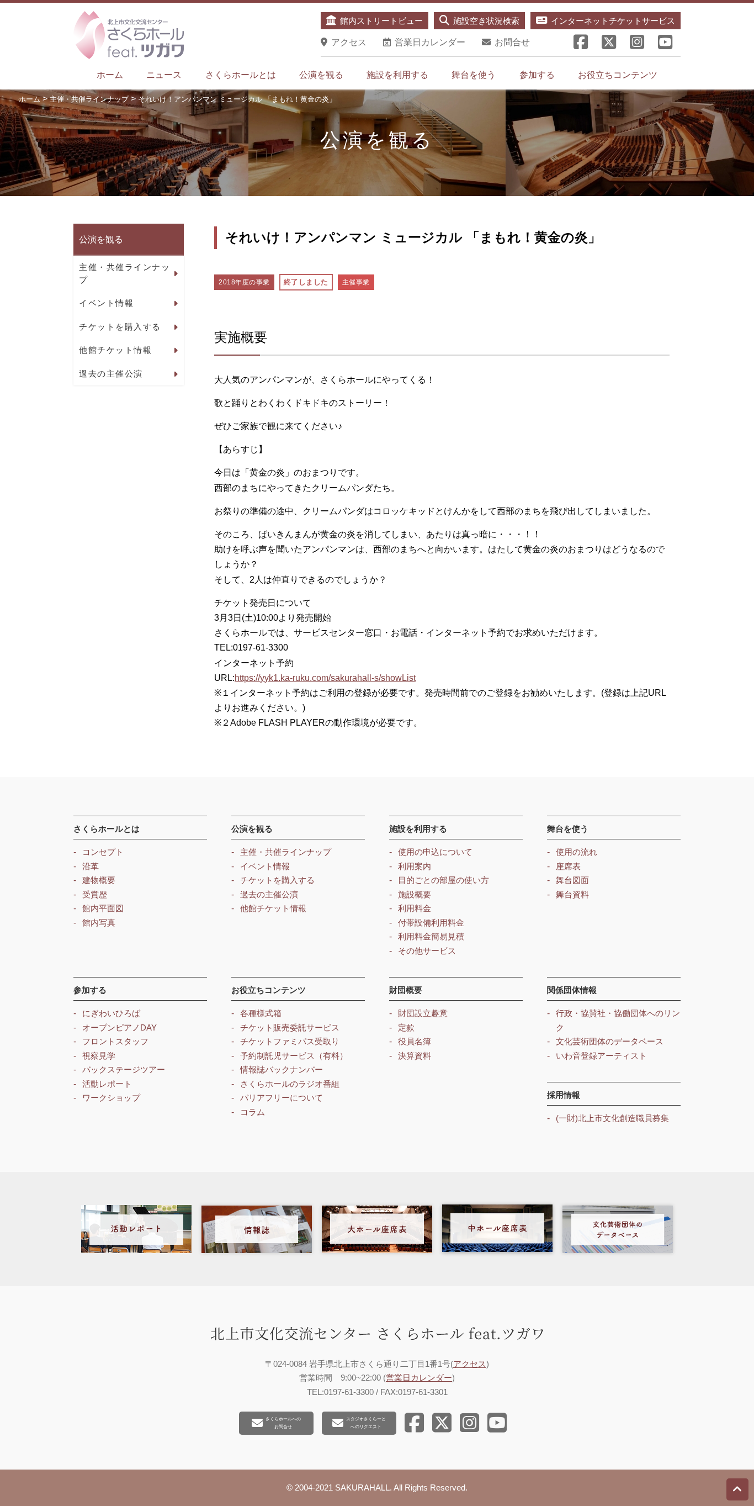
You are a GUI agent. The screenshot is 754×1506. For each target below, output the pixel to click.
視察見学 (98, 1055)
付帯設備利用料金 (431, 922)
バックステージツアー (123, 1069)
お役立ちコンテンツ (617, 75)
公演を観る (321, 75)
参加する (537, 75)
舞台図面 (572, 880)
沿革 (90, 866)
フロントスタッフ (115, 1041)
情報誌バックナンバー (281, 1069)
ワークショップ (111, 1097)
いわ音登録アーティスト (601, 1055)
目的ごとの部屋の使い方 (443, 880)
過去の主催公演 (111, 373)
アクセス (469, 1363)
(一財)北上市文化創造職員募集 (612, 1118)
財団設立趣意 (423, 1013)
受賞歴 (94, 894)
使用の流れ (576, 852)
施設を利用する (397, 75)
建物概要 (98, 880)
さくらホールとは (240, 75)
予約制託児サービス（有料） (294, 1055)
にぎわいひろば (111, 1013)
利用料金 (414, 908)
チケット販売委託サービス (289, 1027)
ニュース (164, 75)
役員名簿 (414, 1041)
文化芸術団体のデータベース (609, 1041)
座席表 (568, 866)
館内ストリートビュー (381, 20)
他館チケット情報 (115, 350)
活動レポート (107, 1083)
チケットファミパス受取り (289, 1041)
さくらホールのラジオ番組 (289, 1083)
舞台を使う (474, 75)
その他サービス (427, 950)
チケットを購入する (120, 326)
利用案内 (414, 866)
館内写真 (98, 922)
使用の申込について (435, 852)
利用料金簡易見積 (431, 936)
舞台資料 (572, 894)
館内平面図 (103, 908)
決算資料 (414, 1055)
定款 (406, 1027)
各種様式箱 (261, 1013)
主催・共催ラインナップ (124, 273)
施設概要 (414, 894)
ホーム (110, 75)
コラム (252, 1112)
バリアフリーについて (281, 1097)
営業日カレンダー (419, 1377)
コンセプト (103, 852)
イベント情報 (106, 303)
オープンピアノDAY (119, 1027)
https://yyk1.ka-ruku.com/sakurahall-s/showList (325, 678)
